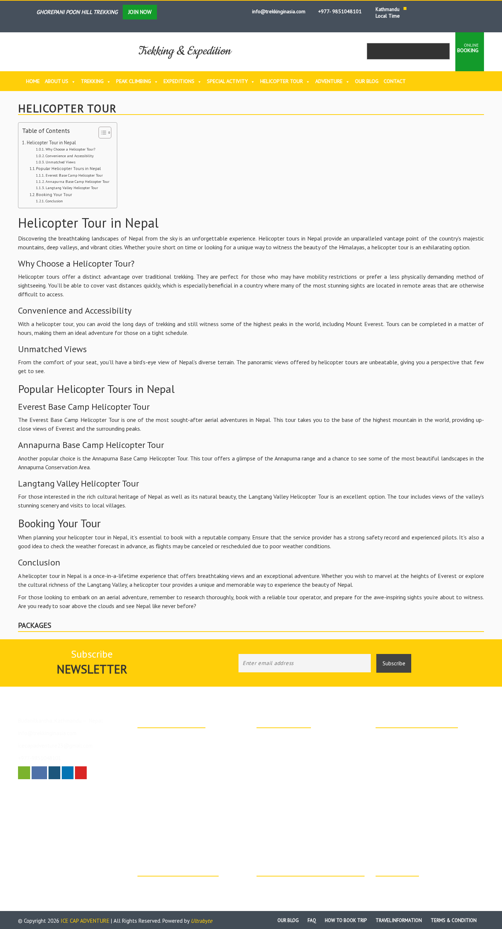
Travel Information (399, 920)
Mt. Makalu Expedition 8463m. (179, 746)
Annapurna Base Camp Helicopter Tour (78, 181)
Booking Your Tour (54, 194)
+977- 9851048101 (339, 11)
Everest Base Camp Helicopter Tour (74, 175)
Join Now (139, 11)
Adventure (329, 81)
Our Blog (367, 81)
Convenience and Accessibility (70, 155)
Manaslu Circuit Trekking (291, 801)
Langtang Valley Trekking (292, 792)
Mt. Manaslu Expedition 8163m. (180, 783)
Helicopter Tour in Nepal (51, 142)
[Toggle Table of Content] (101, 132)
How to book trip (346, 920)
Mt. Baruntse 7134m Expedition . (182, 765)
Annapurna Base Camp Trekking (181, 737)
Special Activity (227, 81)
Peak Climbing (133, 81)
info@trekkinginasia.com (278, 11)
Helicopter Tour (281, 81)
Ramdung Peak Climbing (172, 755)
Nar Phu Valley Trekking (291, 820)
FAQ (312, 920)
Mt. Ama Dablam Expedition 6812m (185, 774)
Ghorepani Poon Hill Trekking (297, 746)
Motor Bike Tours (403, 746)
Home (33, 81)
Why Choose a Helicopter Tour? (70, 149)
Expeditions (179, 81)
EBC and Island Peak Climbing (297, 783)
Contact (395, 81)
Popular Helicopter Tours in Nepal (68, 168)
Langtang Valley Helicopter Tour (72, 187)
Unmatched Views (60, 162)
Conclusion (54, 201)
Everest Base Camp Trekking (177, 792)
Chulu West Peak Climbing (293, 765)
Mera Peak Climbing (287, 774)
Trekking (92, 81)
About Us (56, 81)
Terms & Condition (454, 920)
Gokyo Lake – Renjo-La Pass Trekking (306, 810)
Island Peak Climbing (288, 737)
